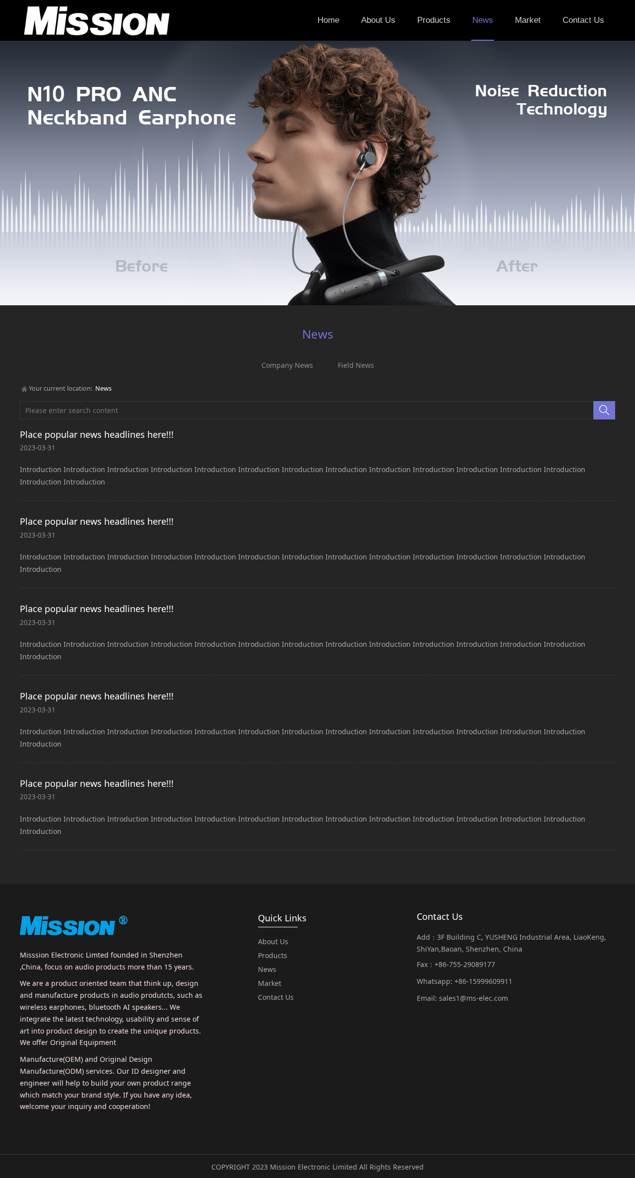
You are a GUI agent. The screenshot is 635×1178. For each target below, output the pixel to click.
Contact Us (583, 20)
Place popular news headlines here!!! (97, 434)
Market (528, 20)
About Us (378, 20)
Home (328, 20)
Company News (287, 365)
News (482, 20)
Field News (356, 365)
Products (433, 20)
